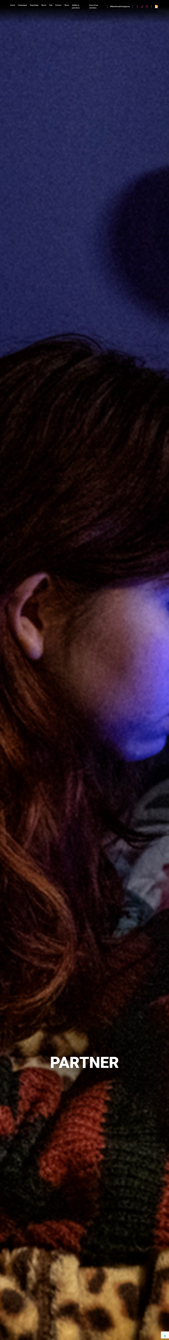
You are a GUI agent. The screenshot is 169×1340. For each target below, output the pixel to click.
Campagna (22, 5)
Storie (43, 5)
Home (12, 5)
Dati (50, 5)
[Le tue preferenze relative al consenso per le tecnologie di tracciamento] (165, 1336)
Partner (58, 5)
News (66, 5)
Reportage (34, 5)
